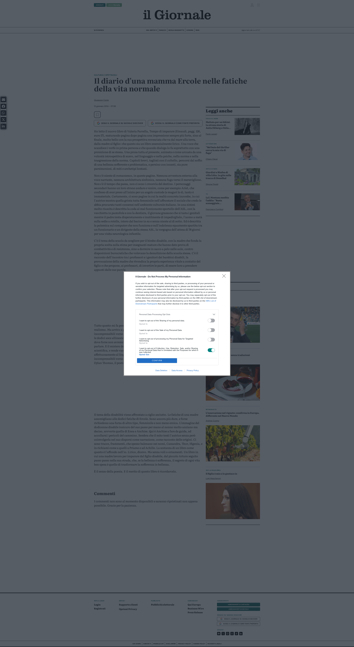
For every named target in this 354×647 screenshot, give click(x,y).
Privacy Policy (193, 370)
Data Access (177, 370)
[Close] (224, 276)
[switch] (211, 320)
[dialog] (177, 323)
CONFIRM (157, 360)
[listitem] (177, 314)
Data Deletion (161, 370)
